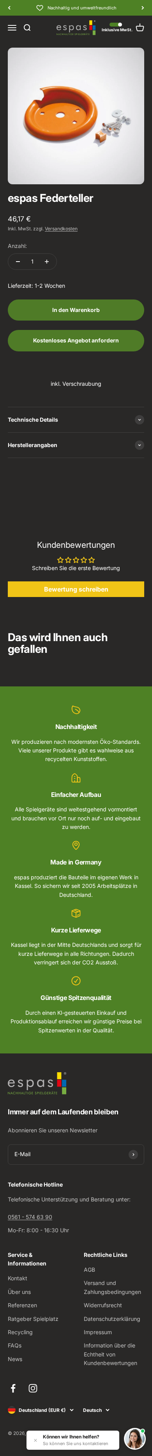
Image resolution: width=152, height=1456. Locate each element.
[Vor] (142, 8)
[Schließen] (35, 1440)
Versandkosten (61, 229)
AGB (89, 1269)
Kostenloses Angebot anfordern (76, 340)
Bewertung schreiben (76, 589)
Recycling (20, 1332)
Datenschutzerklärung (112, 1318)
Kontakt (17, 1278)
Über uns (19, 1291)
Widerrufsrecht (103, 1305)
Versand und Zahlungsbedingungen (112, 1287)
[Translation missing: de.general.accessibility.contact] (135, 1439)
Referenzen (22, 1305)
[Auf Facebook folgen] (13, 1388)
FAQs (14, 1345)
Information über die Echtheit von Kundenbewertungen (110, 1354)
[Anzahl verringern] (18, 261)
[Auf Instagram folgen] (33, 1388)
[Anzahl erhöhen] (47, 261)
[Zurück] (9, 8)
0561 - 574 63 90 (30, 1217)
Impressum (98, 1332)
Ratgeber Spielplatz (33, 1318)
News (15, 1359)
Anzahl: (17, 245)
